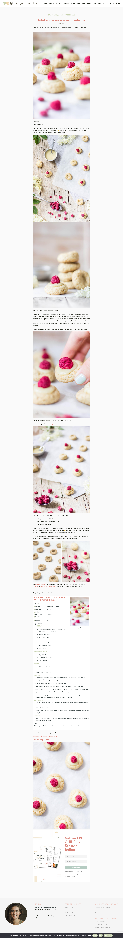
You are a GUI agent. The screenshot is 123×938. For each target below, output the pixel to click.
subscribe (52, 586)
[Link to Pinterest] (116, 3)
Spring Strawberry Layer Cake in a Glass (45, 736)
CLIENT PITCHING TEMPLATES (102, 927)
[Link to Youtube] (119, 3)
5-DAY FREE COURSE (69, 907)
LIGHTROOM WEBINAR (70, 915)
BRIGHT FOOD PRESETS (101, 921)
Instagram (52, 424)
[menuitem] (45, 3)
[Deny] (121, 935)
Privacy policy (108, 935)
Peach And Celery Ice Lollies (41, 740)
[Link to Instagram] (113, 3)
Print (80, 628)
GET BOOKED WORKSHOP (71, 918)
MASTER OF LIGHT (69, 912)
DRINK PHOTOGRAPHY (100, 910)
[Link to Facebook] (110, 3)
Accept (95, 935)
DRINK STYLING (69, 910)
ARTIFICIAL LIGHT (99, 912)
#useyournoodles (40, 584)
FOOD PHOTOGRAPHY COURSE (102, 907)
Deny (100, 935)
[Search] (103, 3)
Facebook (35, 586)
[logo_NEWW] (22, 3)
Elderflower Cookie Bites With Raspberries (61, 20)
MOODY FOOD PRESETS (101, 924)
